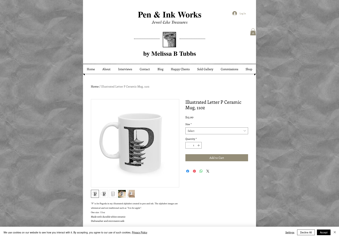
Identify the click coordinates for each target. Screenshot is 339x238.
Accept (324, 232)
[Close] (335, 232)
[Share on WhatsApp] (201, 171)
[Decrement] (188, 145)
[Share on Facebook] (188, 171)
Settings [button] (289, 232)
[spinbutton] (193, 145)
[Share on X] (208, 171)
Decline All (306, 232)
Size (188, 124)
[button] (253, 31)
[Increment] (199, 145)
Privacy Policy (139, 232)
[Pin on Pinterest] (194, 171)
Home (95, 86)
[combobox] (216, 130)
